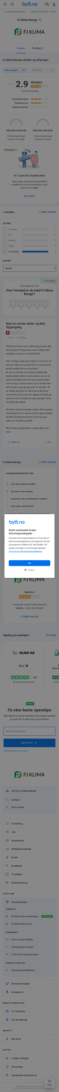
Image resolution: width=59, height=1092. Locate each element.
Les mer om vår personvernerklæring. (25, 551)
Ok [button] (29, 563)
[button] (29, 570)
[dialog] (29, 546)
